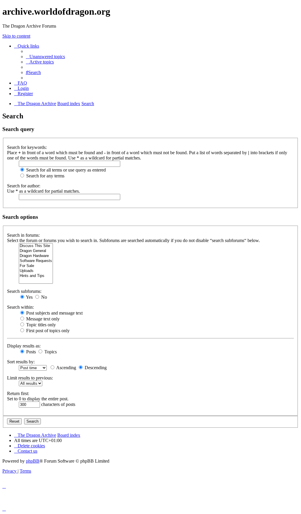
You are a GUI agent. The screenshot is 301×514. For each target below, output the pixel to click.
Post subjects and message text (54, 312)
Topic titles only (40, 324)
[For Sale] (36, 265)
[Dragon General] (36, 250)
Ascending (65, 367)
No (43, 297)
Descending (95, 367)
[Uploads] (36, 270)
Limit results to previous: (30, 377)
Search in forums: (23, 235)
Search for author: (23, 185)
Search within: (20, 307)
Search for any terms (44, 175)
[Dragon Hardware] (36, 255)
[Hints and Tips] (36, 275)
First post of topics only (47, 330)
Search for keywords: (27, 147)
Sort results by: (21, 361)
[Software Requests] (36, 260)
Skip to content (16, 35)
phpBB (32, 460)
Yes (29, 297)
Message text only (42, 318)
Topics (50, 351)
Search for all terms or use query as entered (65, 169)
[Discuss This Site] (36, 245)
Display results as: (24, 345)
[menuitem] (45, 56)
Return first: (18, 393)
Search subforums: (24, 291)
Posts (30, 351)
